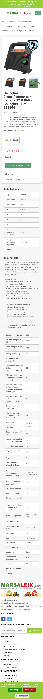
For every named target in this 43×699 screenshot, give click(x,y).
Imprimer (11, 174)
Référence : (8, 113)
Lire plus (21, 130)
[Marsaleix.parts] (19, 13)
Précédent (4, 82)
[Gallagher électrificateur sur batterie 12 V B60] (10, 82)
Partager (20, 179)
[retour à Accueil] (3, 21)
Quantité (8, 157)
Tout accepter (15, 689)
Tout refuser (29, 689)
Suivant (39, 82)
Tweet (9, 179)
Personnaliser (22, 696)
